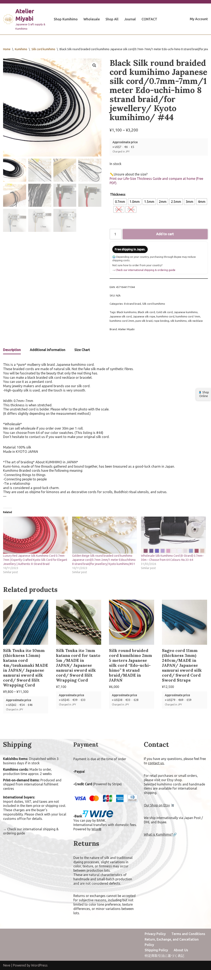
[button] (94, 65)
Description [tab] (12, 350)
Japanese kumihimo (186, 312)
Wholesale (91, 19)
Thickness (117, 194)
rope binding (161, 320)
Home (7, 49)
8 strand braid (132, 303)
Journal (130, 19)
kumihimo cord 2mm (122, 320)
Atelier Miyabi (126, 329)
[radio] (120, 202)
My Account (199, 19)
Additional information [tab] (47, 350)
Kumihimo (21, 49)
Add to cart (165, 234)
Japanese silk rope (144, 316)
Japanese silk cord (121, 316)
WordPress (39, 965)
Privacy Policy (155, 934)
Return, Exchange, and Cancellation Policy (172, 942)
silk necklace (195, 320)
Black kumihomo (127, 312)
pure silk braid (143, 320)
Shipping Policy (156, 950)
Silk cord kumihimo (43, 49)
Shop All (112, 19)
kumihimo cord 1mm (188, 316)
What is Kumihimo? (158, 834)
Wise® (96, 829)
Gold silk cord (164, 312)
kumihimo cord (165, 316)
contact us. (156, 763)
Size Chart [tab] (82, 350)
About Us (181, 950)
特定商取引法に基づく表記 (164, 955)
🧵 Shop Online (203, 394)
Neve (6, 965)
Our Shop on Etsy (157, 805)
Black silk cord (146, 312)
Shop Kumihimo (66, 19)
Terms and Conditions (188, 934)
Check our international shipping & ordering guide (145, 269)
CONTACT (149, 19)
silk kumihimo (178, 320)
